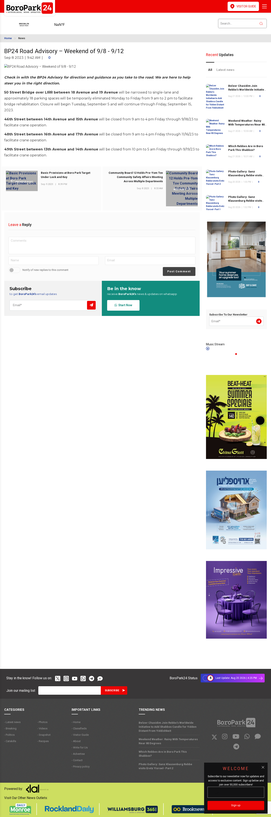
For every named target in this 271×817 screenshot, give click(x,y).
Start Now (124, 305)
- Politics (9, 734)
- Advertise (78, 753)
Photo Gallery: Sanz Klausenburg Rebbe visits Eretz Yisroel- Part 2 (245, 175)
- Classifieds (79, 728)
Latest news (225, 70)
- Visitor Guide (80, 734)
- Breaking (10, 728)
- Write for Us (80, 747)
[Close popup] (263, 767)
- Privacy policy (81, 766)
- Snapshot (44, 734)
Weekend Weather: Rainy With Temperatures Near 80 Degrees (246, 124)
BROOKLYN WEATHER (66, 23)
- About (76, 741)
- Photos (42, 722)
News (21, 38)
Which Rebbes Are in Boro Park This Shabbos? (163, 753)
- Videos (42, 728)
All (210, 70)
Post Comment (179, 271)
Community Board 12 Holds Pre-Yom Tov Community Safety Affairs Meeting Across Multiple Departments (136, 177)
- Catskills (10, 741)
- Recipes (43, 741)
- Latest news (12, 722)
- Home (76, 722)
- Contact (77, 760)
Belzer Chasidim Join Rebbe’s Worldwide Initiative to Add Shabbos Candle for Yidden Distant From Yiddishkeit (167, 726)
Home (8, 38)
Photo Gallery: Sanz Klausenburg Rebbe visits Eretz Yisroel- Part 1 (245, 200)
